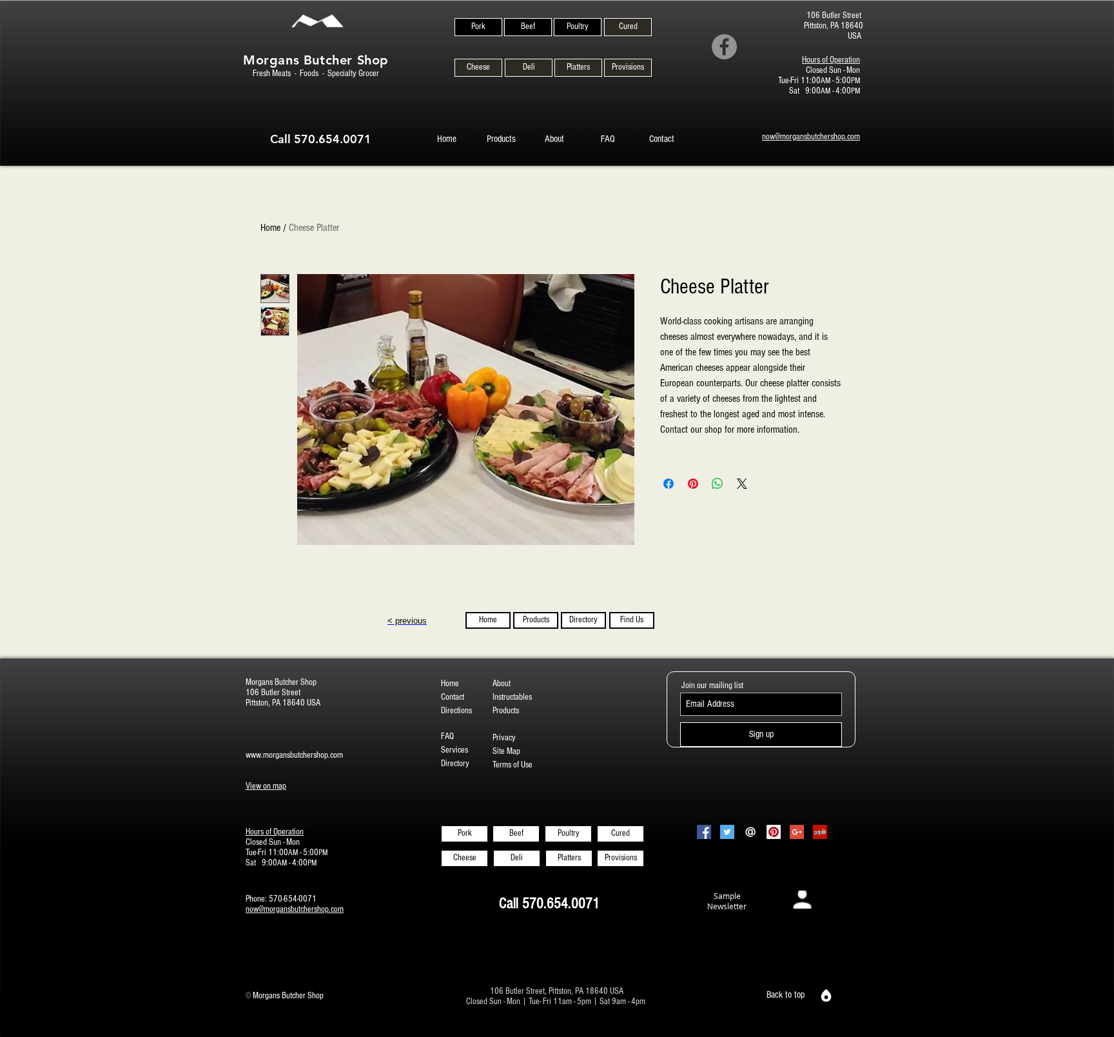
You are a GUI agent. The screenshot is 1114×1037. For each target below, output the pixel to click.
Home (270, 227)
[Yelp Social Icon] (820, 832)
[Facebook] (724, 46)
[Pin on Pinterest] (693, 483)
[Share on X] (742, 483)
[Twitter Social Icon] (727, 832)
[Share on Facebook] (668, 483)
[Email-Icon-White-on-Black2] (750, 832)
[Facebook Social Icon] (704, 832)
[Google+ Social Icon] (797, 832)
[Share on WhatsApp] (717, 483)
